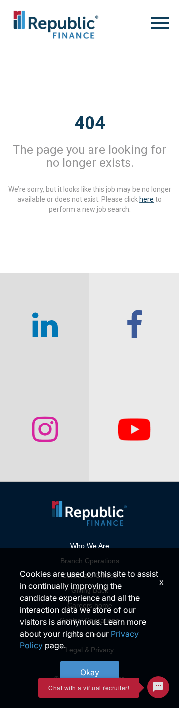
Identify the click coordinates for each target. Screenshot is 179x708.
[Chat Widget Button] (158, 687)
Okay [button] (89, 672)
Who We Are (89, 546)
